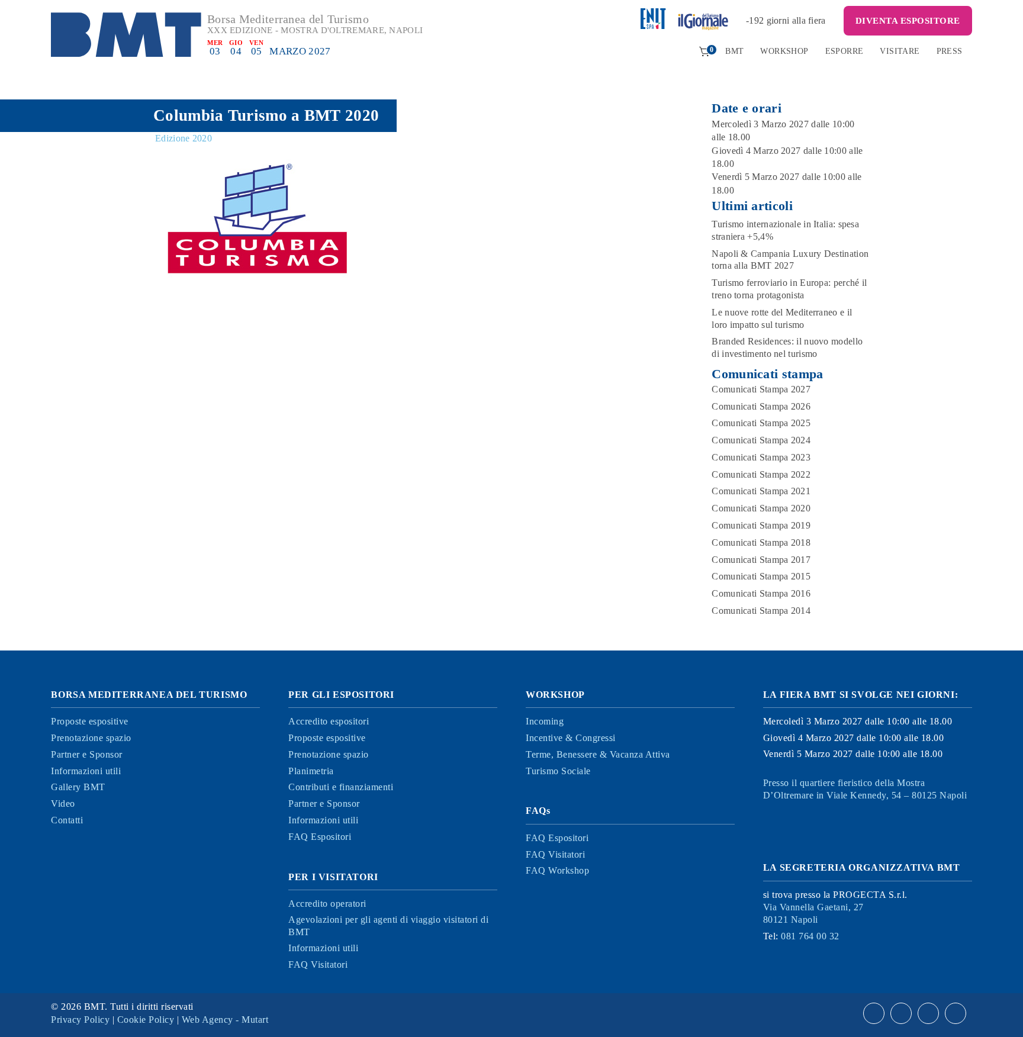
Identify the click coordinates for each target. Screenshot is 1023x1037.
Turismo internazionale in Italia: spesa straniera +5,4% (785, 230)
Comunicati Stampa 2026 (761, 406)
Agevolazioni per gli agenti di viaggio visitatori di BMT (388, 925)
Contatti (67, 820)
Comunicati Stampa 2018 (761, 542)
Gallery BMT (78, 787)
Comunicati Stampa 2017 (761, 560)
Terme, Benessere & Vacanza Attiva (598, 754)
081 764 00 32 (810, 936)
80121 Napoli (813, 913)
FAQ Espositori (319, 837)
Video (63, 803)
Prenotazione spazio (91, 738)
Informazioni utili (86, 771)
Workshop (784, 51)
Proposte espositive (89, 721)
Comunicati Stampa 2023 (761, 457)
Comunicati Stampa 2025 (761, 423)
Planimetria (311, 771)
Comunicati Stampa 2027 (761, 389)
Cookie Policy (146, 1020)
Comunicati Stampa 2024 (761, 440)
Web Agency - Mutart (225, 1020)
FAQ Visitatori (318, 964)
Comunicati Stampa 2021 (761, 491)
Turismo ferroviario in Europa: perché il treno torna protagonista (789, 289)
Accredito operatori (327, 903)
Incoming (545, 721)
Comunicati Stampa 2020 (761, 508)
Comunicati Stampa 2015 (761, 576)
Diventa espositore (907, 20)
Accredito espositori (328, 721)
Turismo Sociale (558, 771)
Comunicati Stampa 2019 (761, 525)
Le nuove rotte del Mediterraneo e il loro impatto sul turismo (782, 318)
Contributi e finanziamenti (340, 787)
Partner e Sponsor (87, 754)
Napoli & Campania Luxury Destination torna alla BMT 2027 (790, 260)
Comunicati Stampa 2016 (761, 593)
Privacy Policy (80, 1020)
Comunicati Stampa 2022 (761, 474)
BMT (734, 51)
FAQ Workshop (557, 870)
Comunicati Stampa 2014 (761, 611)
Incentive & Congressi (571, 738)
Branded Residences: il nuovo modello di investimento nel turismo (787, 347)
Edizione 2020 (183, 138)
